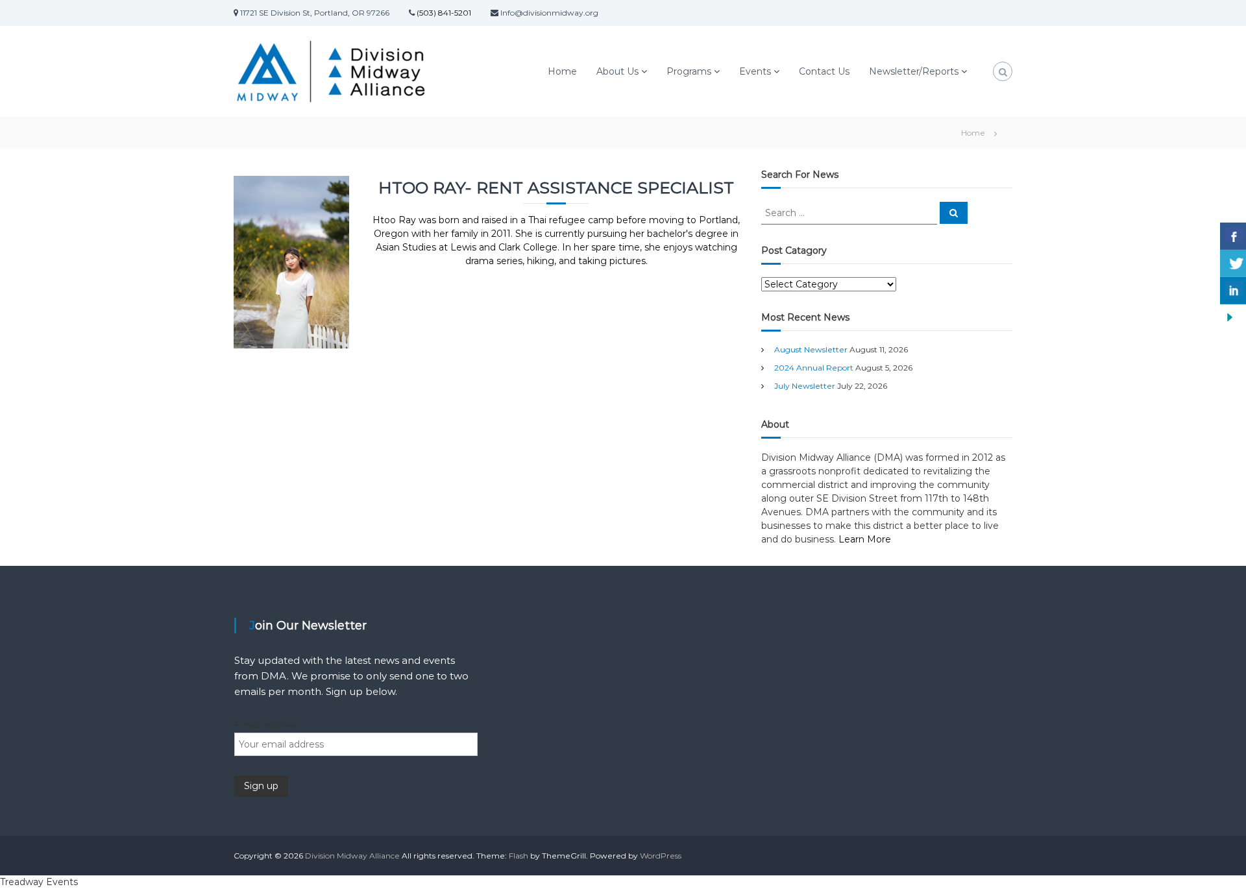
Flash (518, 855)
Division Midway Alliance (352, 855)
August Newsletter (811, 349)
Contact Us (824, 71)
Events (755, 71)
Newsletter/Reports (914, 71)
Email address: (266, 725)
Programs (688, 71)
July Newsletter (804, 386)
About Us (617, 71)
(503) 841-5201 (443, 13)
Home (562, 71)
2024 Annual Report (813, 367)
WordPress (660, 855)
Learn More (864, 539)
